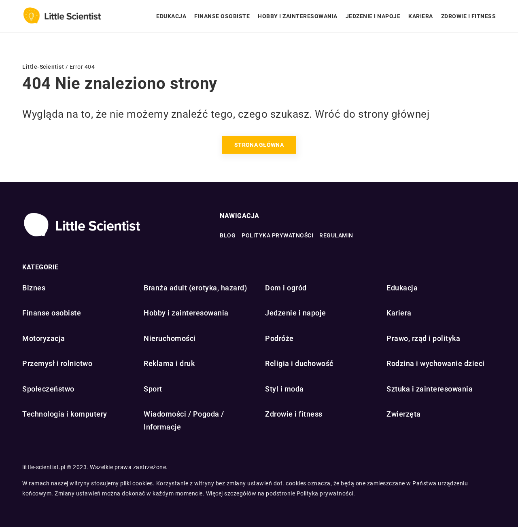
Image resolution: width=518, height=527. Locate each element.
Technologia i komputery (64, 414)
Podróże (279, 338)
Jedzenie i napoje (373, 16)
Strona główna (259, 145)
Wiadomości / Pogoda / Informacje (184, 420)
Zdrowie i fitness (468, 16)
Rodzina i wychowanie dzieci (435, 363)
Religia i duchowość (299, 363)
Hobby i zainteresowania (298, 16)
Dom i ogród (286, 288)
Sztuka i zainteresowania (429, 389)
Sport (153, 389)
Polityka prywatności (277, 235)
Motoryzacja (43, 338)
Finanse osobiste (222, 16)
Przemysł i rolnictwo (57, 363)
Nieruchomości (170, 338)
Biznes (33, 288)
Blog (228, 235)
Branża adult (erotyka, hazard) (195, 288)
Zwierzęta (403, 414)
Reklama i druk (169, 363)
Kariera (420, 16)
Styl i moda (284, 389)
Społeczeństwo (48, 389)
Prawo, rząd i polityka (423, 338)
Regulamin (336, 235)
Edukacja (171, 16)
